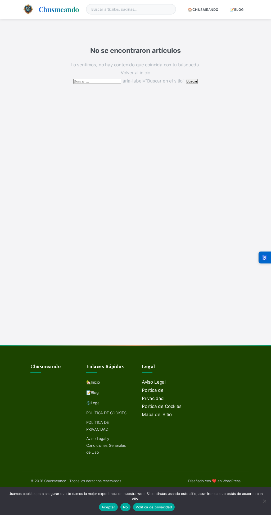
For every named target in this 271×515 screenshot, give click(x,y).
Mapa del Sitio (157, 414)
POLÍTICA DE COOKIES (106, 413)
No (125, 507)
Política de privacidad (154, 507)
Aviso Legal (154, 382)
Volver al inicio (135, 72)
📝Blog (237, 10)
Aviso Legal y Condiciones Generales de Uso (106, 445)
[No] (264, 501)
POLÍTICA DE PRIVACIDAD (97, 425)
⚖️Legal (93, 403)
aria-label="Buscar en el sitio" (129, 81)
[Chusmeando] (28, 9)
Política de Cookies (162, 406)
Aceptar (108, 507)
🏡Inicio (93, 382)
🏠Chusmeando (203, 10)
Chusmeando (59, 9)
